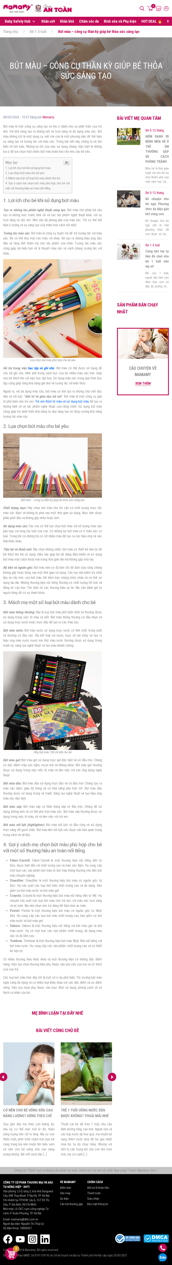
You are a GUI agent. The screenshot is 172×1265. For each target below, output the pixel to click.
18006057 (26, 1228)
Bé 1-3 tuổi (38, 31)
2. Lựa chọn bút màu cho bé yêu (24, 173)
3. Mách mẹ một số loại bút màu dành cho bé (32, 178)
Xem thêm (143, 383)
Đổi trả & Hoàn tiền (98, 1187)
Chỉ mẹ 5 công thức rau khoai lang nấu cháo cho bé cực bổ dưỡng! (86, 1116)
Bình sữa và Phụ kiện (120, 21)
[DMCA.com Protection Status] (156, 1238)
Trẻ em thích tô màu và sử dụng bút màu (62, 401)
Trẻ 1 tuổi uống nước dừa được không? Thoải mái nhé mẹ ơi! (27, 1116)
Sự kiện (64, 1198)
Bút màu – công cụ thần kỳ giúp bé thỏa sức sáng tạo (98, 31)
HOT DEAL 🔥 (151, 21)
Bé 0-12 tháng (154, 130)
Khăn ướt (48, 21)
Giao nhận (93, 1198)
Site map (65, 1193)
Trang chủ (10, 31)
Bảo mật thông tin (97, 1204)
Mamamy (48, 117)
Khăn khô (67, 21)
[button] (112, 1077)
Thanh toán (94, 1193)
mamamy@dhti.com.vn (24, 1219)
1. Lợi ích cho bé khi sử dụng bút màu (28, 168)
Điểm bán (65, 1187)
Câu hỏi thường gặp (71, 1204)
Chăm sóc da (89, 21)
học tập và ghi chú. (41, 368)
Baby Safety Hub (18, 21)
